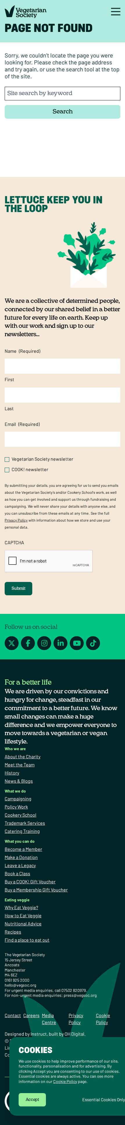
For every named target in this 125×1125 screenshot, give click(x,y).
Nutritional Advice (23, 923)
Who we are (15, 748)
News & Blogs (19, 781)
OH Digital (74, 1034)
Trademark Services (25, 823)
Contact (13, 1015)
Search (63, 111)
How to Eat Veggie (23, 915)
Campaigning (18, 798)
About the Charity (22, 756)
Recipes (13, 931)
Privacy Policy (16, 520)
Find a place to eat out (27, 940)
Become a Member (23, 849)
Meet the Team (20, 764)
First (9, 379)
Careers (31, 1015)
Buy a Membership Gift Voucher (36, 889)
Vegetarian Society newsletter (42, 459)
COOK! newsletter (30, 469)
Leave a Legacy (20, 865)
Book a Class (17, 873)
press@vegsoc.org (80, 995)
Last (9, 408)
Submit (18, 589)
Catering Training (22, 831)
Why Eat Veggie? (21, 907)
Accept (32, 1100)
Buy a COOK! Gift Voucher (30, 881)
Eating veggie (17, 899)
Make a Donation (21, 857)
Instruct (39, 1034)
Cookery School (20, 814)
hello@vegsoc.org (20, 985)
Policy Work (16, 806)
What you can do (20, 841)
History (12, 772)
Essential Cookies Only (103, 1099)
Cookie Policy (65, 1081)
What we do (15, 790)
